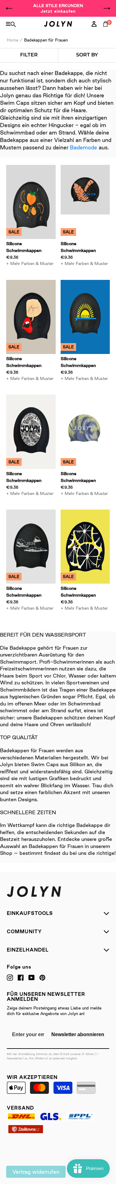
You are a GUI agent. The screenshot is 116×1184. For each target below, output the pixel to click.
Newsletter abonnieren (77, 1034)
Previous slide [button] (9, 8)
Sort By (87, 55)
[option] (58, 8)
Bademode (83, 147)
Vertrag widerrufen (35, 1172)
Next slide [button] (107, 8)
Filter (28, 55)
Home (12, 40)
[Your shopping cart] (106, 30)
